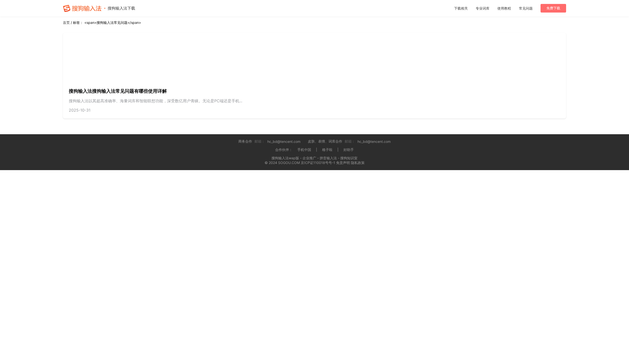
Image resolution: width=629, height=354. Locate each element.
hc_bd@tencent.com (283, 141)
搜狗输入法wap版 (285, 158)
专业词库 (482, 8)
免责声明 (343, 163)
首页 (66, 22)
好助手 (348, 150)
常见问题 (526, 8)
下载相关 (461, 8)
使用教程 (504, 8)
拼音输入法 (328, 158)
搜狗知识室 (348, 158)
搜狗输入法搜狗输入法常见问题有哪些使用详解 (118, 91)
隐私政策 (358, 163)
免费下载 (553, 8)
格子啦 (327, 150)
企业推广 (309, 158)
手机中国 (304, 150)
